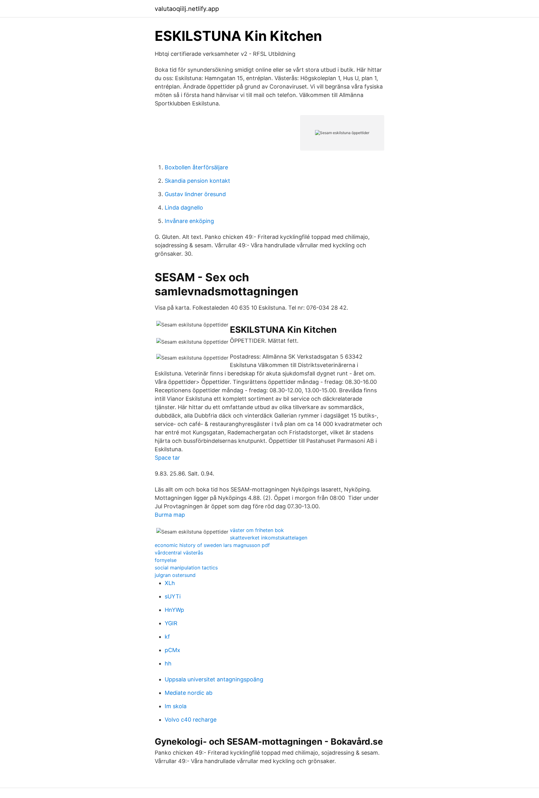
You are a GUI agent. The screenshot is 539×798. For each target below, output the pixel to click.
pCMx (172, 650)
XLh (170, 583)
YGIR (171, 623)
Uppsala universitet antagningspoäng (214, 679)
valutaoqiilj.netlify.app (187, 9)
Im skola (176, 706)
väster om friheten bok (257, 530)
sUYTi (173, 596)
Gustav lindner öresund (195, 194)
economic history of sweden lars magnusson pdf (212, 545)
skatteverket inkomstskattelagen (268, 537)
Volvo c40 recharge (190, 719)
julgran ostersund (175, 575)
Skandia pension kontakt (197, 180)
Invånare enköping (189, 221)
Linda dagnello (184, 207)
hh (168, 663)
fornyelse (166, 560)
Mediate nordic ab (188, 692)
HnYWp (174, 610)
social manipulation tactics (186, 567)
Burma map (170, 514)
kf (167, 636)
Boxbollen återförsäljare (196, 167)
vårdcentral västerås (179, 552)
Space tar (167, 457)
